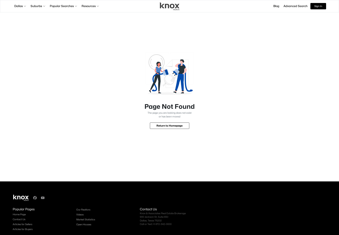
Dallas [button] (18, 6)
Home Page (19, 214)
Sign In (318, 6)
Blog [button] (276, 6)
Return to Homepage (169, 125)
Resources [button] (89, 6)
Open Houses (83, 224)
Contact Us (19, 219)
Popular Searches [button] (62, 6)
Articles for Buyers (23, 229)
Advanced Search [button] (296, 6)
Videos (80, 214)
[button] (35, 198)
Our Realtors (83, 209)
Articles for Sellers (22, 224)
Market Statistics (85, 219)
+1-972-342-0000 (162, 224)
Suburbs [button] (36, 6)
